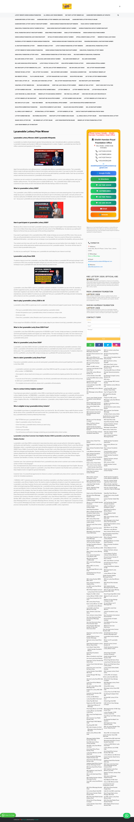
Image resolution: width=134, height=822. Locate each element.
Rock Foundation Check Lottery (95, 409)
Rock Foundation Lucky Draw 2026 (94, 445)
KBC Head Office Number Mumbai (109, 394)
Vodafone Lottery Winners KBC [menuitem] (24, 85)
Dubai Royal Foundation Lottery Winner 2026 (112, 524)
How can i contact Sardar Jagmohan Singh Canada (110, 481)
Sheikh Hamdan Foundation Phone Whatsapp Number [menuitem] (61, 50)
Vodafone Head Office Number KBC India (112, 761)
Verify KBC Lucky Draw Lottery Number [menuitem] (64, 85)
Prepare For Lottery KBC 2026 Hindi (94, 690)
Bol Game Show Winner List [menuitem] (71, 59)
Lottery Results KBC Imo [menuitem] (99, 89)
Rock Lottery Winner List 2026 (94, 603)
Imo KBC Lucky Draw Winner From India (94, 586)
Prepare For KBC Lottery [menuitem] (22, 72)
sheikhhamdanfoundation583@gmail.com (100, 261)
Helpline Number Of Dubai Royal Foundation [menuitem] (87, 54)
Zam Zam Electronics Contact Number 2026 (111, 630)
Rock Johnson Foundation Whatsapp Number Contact (94, 481)
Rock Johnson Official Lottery (111, 531)
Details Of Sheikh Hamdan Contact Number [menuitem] (60, 37)
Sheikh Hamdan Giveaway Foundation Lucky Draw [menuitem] (67, 41)
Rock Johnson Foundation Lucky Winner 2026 (93, 555)
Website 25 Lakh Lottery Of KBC (111, 596)
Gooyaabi (36, 819)
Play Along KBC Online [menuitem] (37, 76)
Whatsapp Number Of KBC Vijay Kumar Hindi (112, 709)
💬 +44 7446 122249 (103, 185)
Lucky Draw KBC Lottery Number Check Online (110, 389)
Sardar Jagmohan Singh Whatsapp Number (93, 488)
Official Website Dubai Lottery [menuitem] (85, 37)
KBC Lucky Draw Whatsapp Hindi (94, 562)
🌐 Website (103, 215)
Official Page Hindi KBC (110, 701)
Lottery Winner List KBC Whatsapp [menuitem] (25, 98)
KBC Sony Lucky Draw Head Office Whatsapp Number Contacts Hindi (111, 765)
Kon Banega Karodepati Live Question (111, 720)
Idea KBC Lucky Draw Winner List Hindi (94, 746)
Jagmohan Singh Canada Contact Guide (93, 484)
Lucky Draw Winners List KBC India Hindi (94, 753)
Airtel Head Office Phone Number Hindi (93, 749)
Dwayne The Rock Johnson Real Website (112, 773)
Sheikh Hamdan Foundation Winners (95, 649)
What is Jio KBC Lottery (93, 366)
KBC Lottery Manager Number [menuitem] (96, 67)
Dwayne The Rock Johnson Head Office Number (111, 424)
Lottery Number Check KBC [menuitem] (23, 89)
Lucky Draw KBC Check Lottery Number (95, 378)
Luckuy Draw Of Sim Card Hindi (96, 592)
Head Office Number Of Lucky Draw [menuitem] (50, 107)
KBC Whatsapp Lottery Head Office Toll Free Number (111, 520)
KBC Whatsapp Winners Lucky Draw (94, 569)
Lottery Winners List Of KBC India (111, 748)
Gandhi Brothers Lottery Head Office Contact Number (111, 416)
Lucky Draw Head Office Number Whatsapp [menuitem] (83, 102)
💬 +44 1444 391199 (103, 203)
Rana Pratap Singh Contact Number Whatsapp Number (94, 403)
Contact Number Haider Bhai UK (111, 499)
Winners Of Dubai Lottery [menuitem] (45, 45)
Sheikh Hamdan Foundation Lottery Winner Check (111, 647)
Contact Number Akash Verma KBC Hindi (112, 757)
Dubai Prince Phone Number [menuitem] (53, 32)
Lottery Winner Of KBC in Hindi (94, 596)
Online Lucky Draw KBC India (110, 677)
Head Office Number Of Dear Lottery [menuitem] (72, 63)
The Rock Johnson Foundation (94, 457)
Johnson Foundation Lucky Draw (111, 612)
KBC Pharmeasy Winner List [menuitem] (97, 72)
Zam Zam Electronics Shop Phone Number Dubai (94, 622)
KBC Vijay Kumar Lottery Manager (110, 361)
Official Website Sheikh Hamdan (110, 513)
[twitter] (108, 345)
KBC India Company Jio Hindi (94, 727)
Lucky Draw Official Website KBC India (94, 683)
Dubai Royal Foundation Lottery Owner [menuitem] (91, 50)
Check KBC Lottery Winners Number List (94, 372)
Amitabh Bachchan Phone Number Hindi (110, 563)
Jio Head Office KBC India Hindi (112, 738)
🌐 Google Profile (103, 173)
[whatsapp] (119, 6)
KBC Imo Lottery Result (93, 361)
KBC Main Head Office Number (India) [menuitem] (44, 89)
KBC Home (106, 379)
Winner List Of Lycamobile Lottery (110, 640)
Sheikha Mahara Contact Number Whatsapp (93, 637)
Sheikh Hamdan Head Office (95, 467)
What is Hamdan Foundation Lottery (111, 545)
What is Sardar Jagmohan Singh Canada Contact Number (112, 484)
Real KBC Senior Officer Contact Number (93, 742)
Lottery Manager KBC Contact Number (111, 382)
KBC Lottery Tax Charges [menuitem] (40, 72)
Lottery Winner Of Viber (110, 573)
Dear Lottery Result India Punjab (93, 406)
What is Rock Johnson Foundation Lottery (92, 477)
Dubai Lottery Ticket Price (110, 429)
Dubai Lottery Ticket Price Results (93, 441)
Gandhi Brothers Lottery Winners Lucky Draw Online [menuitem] (53, 19)
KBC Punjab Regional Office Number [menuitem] (56, 102)
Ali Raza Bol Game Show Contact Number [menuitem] (48, 59)
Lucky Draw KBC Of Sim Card (94, 699)
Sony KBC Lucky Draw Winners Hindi (94, 781)
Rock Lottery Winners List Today (110, 445)
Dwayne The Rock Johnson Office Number (111, 459)
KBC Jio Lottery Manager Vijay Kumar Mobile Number (112, 727)
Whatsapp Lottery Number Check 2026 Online (93, 532)
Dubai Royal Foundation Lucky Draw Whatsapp (94, 537)
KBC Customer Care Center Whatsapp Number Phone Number (94, 413)
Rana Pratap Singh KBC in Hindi (112, 594)
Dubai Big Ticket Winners (110, 493)
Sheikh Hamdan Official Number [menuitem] (95, 63)
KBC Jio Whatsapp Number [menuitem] (93, 107)
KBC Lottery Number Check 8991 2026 (111, 517)
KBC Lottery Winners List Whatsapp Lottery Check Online (95, 357)
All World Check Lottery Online (112, 414)
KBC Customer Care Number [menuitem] (59, 72)
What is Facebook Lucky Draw (94, 656)
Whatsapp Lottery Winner (110, 427)
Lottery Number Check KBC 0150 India (110, 735)
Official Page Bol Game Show (111, 660)
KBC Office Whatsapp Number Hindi (94, 788)
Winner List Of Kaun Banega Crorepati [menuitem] (50, 94)
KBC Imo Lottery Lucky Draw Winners (111, 350)
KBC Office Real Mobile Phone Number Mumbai (111, 800)
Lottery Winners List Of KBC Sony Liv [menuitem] (95, 98)
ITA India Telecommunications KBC (111, 372)
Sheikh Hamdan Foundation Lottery (111, 455)
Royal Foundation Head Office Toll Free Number (110, 534)
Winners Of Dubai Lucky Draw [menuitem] (106, 37)
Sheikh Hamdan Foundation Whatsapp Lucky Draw (94, 350)
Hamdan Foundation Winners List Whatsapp (94, 545)
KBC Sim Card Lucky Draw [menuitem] (76, 67)
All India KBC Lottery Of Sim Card (111, 698)
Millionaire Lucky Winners (110, 529)
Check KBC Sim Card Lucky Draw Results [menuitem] (94, 94)
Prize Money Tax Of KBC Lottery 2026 (112, 716)
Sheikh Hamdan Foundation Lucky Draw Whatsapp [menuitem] (30, 37)
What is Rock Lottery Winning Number (94, 552)
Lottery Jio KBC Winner (93, 696)
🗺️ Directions (103, 179)
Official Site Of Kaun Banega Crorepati (94, 800)
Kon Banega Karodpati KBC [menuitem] (78, 72)
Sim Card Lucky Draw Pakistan (94, 658)
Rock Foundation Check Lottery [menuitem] (108, 116)
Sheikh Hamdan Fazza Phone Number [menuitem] (94, 32)
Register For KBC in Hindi (93, 594)
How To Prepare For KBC (110, 392)
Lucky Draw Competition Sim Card (94, 598)
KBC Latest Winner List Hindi (111, 560)
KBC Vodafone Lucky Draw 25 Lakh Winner (94, 771)
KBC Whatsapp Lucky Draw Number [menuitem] (89, 80)
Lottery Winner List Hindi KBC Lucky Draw (94, 711)
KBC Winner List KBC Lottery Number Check (111, 367)
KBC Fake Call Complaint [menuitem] (71, 94)
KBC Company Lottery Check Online (111, 671)
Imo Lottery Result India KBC (94, 791)
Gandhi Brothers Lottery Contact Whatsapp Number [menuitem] (31, 24)
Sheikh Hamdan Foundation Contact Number (111, 469)
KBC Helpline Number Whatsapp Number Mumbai (111, 586)
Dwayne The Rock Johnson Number (111, 550)
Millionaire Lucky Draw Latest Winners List (94, 528)
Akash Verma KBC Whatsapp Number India (94, 760)
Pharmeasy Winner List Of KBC (94, 708)
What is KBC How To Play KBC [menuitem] (104, 85)
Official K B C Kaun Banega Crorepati (111, 679)
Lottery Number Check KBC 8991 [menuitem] (72, 98)
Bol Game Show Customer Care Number (95, 354)
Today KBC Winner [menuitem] (37, 102)
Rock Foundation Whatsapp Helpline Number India (94, 756)
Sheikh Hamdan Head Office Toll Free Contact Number (94, 541)
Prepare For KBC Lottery (110, 397)
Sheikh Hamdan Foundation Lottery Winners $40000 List (111, 477)
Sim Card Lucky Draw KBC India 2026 (95, 679)
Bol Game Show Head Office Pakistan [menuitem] (26, 63)
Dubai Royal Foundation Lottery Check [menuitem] (26, 54)
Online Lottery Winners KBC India (94, 733)
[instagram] (116, 345)
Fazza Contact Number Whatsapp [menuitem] (91, 24)
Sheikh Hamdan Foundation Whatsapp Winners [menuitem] (64, 24)
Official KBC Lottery (109, 686)
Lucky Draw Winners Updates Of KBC (111, 567)
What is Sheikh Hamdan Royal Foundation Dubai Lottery (94, 512)
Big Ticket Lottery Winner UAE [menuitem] (74, 15)
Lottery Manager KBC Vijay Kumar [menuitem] (56, 76)
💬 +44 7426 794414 (103, 197)
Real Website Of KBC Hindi (110, 779)
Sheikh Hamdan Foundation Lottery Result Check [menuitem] (56, 54)
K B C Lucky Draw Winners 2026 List (95, 548)
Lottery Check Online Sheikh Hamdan (111, 668)
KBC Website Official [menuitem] (21, 76)
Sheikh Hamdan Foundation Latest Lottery (94, 521)
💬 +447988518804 (103, 191)
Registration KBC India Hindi (94, 703)
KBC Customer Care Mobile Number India (93, 718)
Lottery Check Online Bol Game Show (95, 664)
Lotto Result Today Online (93, 647)
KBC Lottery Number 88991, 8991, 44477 (94, 579)
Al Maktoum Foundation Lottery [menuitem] (25, 45)
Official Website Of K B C (110, 548)
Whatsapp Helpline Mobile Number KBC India (93, 739)
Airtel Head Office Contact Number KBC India (111, 751)
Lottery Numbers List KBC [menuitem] (65, 111)
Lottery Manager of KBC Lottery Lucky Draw (110, 713)
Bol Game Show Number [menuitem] (89, 59)
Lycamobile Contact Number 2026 (111, 637)
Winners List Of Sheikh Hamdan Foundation (95, 503)
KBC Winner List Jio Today (110, 527)
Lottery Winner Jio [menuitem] (64, 89)
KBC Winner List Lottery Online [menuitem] (43, 120)
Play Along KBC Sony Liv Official (112, 370)
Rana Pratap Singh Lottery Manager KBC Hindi (111, 793)
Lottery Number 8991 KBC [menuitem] (22, 116)
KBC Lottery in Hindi (109, 462)
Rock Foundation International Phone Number (112, 615)
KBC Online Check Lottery (110, 364)
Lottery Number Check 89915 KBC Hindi (94, 671)
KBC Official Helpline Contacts (94, 589)
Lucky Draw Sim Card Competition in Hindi (108, 784)
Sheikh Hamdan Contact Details (110, 465)
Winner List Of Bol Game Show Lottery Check (112, 664)
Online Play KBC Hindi (92, 701)
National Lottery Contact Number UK (110, 644)
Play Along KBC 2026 (92, 725)
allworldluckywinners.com (95, 266)
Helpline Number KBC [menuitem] (43, 85)
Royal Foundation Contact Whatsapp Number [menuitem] (28, 32)
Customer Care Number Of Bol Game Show (94, 369)
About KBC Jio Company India (111, 732)
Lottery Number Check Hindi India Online (94, 804)
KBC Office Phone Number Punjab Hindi (111, 788)
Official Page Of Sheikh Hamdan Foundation (110, 653)
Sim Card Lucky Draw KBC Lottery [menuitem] (42, 80)
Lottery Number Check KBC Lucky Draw (94, 385)
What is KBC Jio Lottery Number (93, 566)
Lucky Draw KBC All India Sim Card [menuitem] (25, 94)
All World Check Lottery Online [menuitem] (86, 116)
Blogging (25, 819)
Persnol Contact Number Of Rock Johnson (111, 557)
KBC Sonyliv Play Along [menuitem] (22, 102)
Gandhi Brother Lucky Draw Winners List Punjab (94, 382)
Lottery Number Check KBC (94, 375)
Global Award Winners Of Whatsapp (94, 705)
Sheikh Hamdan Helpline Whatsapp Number (109, 576)
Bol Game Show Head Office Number (111, 354)
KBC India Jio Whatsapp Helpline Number (110, 776)
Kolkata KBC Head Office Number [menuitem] (73, 107)
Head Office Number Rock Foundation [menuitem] (26, 107)
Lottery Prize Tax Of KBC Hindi (112, 691)
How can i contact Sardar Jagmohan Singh (110, 432)
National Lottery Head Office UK (94, 640)
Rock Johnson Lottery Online (94, 615)
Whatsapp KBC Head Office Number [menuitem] (49, 98)
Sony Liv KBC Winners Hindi (111, 781)
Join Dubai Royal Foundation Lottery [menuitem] (97, 45)
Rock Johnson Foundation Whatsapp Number (110, 435)
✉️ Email (103, 209)
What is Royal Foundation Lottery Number (110, 537)
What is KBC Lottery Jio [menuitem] (22, 80)
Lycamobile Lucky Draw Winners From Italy (93, 608)
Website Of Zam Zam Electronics (109, 626)
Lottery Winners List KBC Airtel (112, 754)
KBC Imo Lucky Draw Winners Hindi (111, 579)
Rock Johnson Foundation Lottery (110, 448)
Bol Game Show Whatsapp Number (93, 496)
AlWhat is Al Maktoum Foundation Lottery (109, 506)
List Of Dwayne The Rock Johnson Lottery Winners (110, 554)
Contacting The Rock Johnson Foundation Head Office (94, 432)
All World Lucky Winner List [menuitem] (23, 111)
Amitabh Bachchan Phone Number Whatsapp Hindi (110, 633)
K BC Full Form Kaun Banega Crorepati (111, 703)
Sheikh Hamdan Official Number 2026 (110, 657)
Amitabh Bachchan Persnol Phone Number (94, 573)
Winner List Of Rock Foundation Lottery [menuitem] (90, 120)
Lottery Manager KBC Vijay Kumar (93, 675)
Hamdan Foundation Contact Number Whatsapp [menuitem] (93, 28)
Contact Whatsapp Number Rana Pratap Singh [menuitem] (90, 111)
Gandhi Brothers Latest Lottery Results (112, 407)
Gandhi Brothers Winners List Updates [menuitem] (98, 15)
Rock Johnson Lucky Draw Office (93, 612)
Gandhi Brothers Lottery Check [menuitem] (24, 19)
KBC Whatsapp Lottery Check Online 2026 (111, 683)
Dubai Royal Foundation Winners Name (110, 510)
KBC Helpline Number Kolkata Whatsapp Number (94, 778)
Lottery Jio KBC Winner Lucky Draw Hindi (111, 744)
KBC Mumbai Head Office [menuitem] (40, 116)
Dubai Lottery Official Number (94, 493)
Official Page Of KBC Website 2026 (94, 722)
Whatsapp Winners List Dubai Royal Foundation (111, 541)
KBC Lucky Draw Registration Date (94, 715)
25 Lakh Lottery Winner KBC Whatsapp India (94, 686)
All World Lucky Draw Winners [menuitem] (53, 15)
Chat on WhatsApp (94, 256)
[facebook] (99, 345)
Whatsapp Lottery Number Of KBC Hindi (95, 729)
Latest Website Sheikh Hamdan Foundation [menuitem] (28, 15)
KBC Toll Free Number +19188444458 (92, 559)
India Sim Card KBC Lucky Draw (112, 791)
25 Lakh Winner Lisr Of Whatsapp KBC (110, 603)
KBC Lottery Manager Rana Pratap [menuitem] (65, 80)
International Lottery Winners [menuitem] (45, 111)
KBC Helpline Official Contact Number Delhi (111, 804)
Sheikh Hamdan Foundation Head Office (111, 441)
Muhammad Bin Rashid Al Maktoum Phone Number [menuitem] (98, 41)
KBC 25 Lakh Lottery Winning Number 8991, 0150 (111, 590)
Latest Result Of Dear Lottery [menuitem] (49, 63)
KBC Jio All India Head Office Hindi (94, 774)
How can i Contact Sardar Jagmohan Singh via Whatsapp (112, 488)
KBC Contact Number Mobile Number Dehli (94, 793)
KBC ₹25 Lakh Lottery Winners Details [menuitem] (55, 67)
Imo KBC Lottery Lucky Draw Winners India (111, 797)
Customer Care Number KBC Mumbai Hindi (94, 693)
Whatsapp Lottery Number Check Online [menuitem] (61, 116)
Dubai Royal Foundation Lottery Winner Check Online (95, 644)
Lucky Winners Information (93, 451)
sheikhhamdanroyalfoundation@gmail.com (103, 167)
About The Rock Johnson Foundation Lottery (93, 423)
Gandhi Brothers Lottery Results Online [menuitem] (84, 19)
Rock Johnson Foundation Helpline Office (93, 583)
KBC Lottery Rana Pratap (93, 601)
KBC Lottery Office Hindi (93, 518)
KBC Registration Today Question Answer (110, 723)
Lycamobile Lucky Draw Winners (110, 608)
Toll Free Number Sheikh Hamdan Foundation (110, 503)
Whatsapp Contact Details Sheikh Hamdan (93, 515)
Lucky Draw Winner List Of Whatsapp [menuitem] (26, 124)
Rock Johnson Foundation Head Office (95, 448)
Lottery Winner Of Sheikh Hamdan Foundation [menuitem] (29, 50)
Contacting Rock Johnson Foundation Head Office (110, 452)
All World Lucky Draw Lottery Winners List (111, 404)
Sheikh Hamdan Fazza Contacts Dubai (92, 506)
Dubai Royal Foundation (93, 509)
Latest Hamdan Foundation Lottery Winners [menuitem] (69, 45)
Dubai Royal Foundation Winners (93, 653)
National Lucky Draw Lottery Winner (94, 525)
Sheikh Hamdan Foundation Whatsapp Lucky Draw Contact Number (95, 428)
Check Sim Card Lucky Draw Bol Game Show (94, 668)
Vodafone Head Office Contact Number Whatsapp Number (94, 764)
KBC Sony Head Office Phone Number (94, 767)
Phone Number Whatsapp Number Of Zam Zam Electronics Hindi (93, 627)
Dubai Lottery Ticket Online (94, 463)
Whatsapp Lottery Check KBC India (111, 688)
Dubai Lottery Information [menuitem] (72, 32)
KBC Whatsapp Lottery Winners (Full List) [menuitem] (28, 67)
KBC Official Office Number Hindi (111, 583)
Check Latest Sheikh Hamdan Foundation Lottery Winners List (94, 399)
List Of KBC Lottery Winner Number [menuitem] (96, 76)
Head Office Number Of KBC (111, 421)
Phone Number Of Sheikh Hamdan (110, 619)
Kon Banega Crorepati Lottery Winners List (111, 376)
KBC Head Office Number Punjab (93, 363)
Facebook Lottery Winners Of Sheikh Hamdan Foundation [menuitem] (32, 41)
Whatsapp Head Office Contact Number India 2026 (112, 741)
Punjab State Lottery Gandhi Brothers (111, 496)
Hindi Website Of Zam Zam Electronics (111, 622)
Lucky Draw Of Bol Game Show (112, 662)
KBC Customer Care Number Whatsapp (111, 411)
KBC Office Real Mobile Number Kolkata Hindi (95, 797)
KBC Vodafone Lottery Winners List (112, 385)
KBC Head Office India (109, 419)
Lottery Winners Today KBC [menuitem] (81, 89)
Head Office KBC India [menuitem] (76, 76)
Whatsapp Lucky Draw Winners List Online (112, 400)
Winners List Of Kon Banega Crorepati (94, 420)
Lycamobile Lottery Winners (95, 606)
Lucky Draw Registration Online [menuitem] (65, 120)
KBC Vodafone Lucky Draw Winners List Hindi (111, 769)
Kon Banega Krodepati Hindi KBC (111, 694)
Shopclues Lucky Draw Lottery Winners (94, 633)
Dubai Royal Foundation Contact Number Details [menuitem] (29, 28)
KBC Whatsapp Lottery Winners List (95, 389)
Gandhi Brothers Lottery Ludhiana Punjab (93, 499)
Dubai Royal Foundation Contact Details (93, 471)
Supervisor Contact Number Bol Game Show (95, 661)
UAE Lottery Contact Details (94, 465)
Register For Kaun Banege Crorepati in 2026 (110, 600)
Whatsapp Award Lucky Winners (110, 570)
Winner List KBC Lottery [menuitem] (86, 85)
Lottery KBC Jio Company (110, 674)
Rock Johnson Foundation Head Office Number (112, 357)
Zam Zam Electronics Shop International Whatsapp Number (94, 618)
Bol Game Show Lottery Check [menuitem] (24, 59)
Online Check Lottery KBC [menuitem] (23, 120)
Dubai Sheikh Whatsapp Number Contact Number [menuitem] (61, 28)
